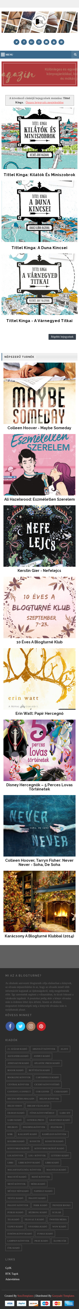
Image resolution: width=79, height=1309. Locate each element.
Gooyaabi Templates (63, 1295)
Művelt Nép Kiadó (18, 1191)
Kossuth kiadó (54, 1141)
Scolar (56, 1212)
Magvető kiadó (16, 1177)
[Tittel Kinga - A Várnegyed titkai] (39, 284)
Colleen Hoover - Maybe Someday (39, 428)
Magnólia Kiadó (56, 1170)
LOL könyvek (15, 1155)
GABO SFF (65, 1113)
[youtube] (54, 42)
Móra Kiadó (38, 1184)
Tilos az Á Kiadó (34, 1219)
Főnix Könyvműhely (42, 1113)
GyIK (8, 1268)
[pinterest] (61, 42)
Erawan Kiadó (16, 1113)
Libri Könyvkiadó (29, 1163)
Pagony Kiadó (37, 1198)
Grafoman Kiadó (59, 1120)
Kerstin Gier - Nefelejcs (39, 570)
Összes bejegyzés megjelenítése (45, 102)
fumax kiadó (45, 1234)
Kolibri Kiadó (16, 1141)
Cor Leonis (42, 1091)
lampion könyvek (18, 1241)
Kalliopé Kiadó (27, 1134)
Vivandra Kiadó (37, 1226)
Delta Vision (14, 1106)
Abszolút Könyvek (43, 1049)
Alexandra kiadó (18, 1056)
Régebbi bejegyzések (62, 336)
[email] (46, 42)
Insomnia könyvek (34, 1127)
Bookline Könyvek (19, 1077)
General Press (35, 1120)
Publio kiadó (15, 1212)
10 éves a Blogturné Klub (39, 642)
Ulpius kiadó (15, 1226)
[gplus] (31, 42)
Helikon (12, 1127)
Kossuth (35, 1141)
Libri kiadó (52, 1163)
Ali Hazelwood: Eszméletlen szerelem (39, 499)
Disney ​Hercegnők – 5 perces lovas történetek (39, 787)
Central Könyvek (18, 1084)
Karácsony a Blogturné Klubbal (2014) (39, 936)
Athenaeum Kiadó (18, 1063)
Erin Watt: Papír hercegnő (39, 713)
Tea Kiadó (13, 1219)
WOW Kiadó (59, 1226)
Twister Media (58, 1219)
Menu (9, 54)
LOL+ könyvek (37, 1155)
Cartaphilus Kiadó (47, 1077)
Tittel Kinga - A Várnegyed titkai (39, 320)
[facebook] (24, 42)
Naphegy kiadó (43, 1191)
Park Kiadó (40, 1205)
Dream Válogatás (38, 1106)
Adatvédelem (12, 1279)
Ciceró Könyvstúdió (46, 1084)
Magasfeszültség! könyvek (24, 1170)
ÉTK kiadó (13, 1248)
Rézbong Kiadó (38, 1212)
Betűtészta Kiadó (39, 1070)
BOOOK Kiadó (15, 1070)
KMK (10, 1134)
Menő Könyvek (16, 1184)
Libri (10, 1163)
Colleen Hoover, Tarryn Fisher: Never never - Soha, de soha (39, 862)
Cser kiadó (61, 1091)
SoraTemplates (25, 1295)
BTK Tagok (11, 1273)
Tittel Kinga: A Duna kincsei (39, 247)
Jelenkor (56, 1127)
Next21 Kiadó (15, 1198)
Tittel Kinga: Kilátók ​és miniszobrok (39, 174)
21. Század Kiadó (17, 1049)
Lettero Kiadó (60, 1155)
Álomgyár (59, 1241)
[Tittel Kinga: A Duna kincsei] (39, 211)
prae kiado (41, 1241)
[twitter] (16, 42)
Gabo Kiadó (14, 1120)
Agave (64, 1049)
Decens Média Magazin (20, 1099)
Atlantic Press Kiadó (47, 1063)
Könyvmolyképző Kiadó (49, 1148)
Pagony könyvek (17, 1205)
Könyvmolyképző (18, 1148)
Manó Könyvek (41, 1177)
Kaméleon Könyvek (54, 1134)
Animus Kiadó (42, 1056)
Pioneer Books (61, 1205)
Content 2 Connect (19, 1091)
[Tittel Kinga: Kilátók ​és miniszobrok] (39, 138)
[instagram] (39, 42)
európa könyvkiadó (19, 1234)
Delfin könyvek (49, 1099)
